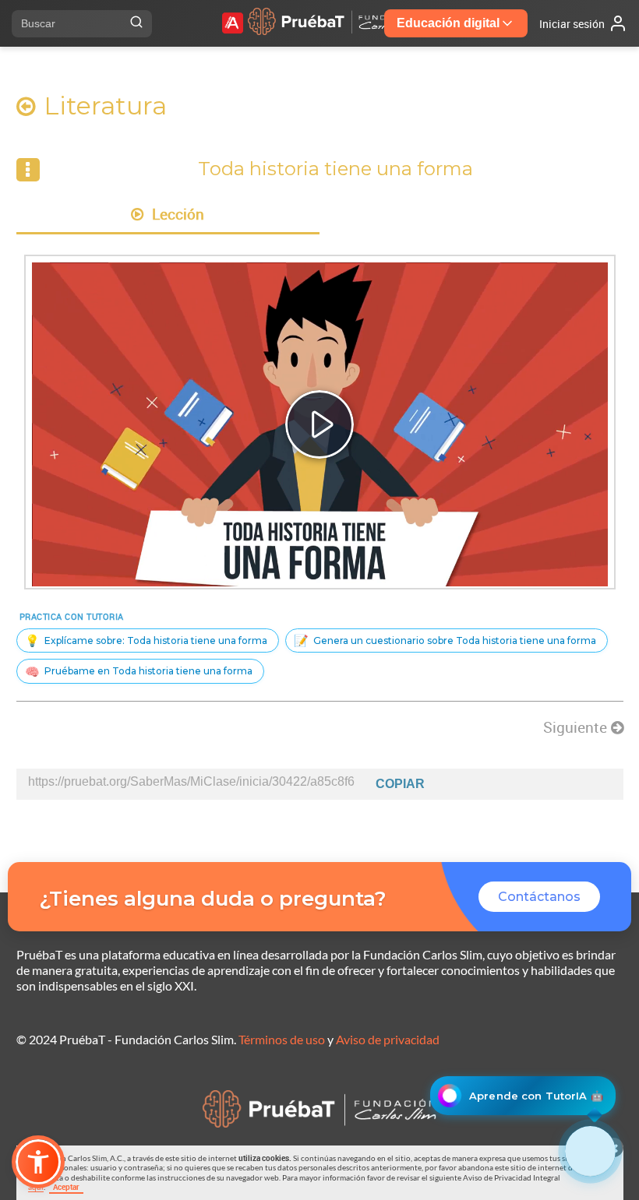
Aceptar (66, 1186)
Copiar (400, 783)
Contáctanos (539, 896)
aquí (36, 1186)
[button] (38, 1161)
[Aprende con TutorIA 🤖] (590, 1151)
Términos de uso (281, 1039)
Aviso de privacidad (388, 1039)
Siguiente (577, 727)
